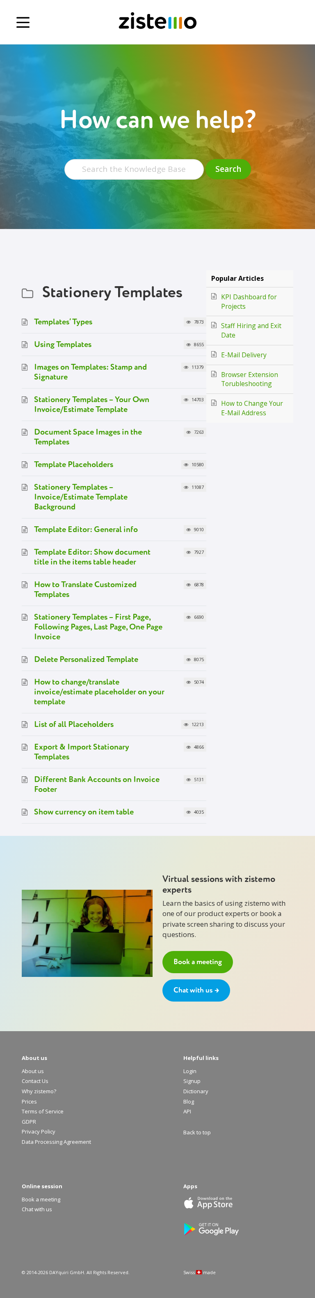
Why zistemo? (39, 1091)
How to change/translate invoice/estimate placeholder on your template (99, 692)
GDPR (29, 1122)
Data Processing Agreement (56, 1142)
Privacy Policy (38, 1132)
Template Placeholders (73, 464)
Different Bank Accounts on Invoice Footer (97, 784)
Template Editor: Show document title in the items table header (92, 557)
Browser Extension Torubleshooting (249, 379)
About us (33, 1071)
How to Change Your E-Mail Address (252, 408)
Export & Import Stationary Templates (81, 752)
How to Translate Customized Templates (85, 589)
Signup (192, 1081)
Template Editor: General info (86, 529)
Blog (188, 1102)
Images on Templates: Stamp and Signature (90, 372)
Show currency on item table (84, 812)
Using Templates (62, 344)
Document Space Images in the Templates (88, 437)
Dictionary (195, 1091)
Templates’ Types (63, 322)
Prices (29, 1102)
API (187, 1111)
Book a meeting (197, 962)
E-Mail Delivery (244, 354)
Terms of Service (43, 1111)
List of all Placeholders (74, 724)
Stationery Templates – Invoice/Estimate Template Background (81, 497)
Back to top (197, 1132)
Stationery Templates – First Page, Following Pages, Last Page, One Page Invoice (98, 627)
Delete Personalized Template (86, 659)
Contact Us (35, 1081)
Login (189, 1071)
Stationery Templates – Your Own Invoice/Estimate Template (91, 404)
